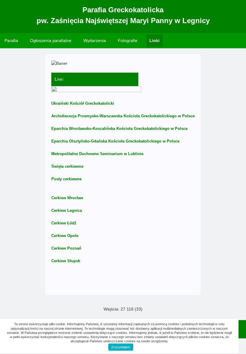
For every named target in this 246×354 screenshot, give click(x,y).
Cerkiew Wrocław (67, 198)
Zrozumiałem (120, 347)
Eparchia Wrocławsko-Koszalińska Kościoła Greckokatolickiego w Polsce (119, 128)
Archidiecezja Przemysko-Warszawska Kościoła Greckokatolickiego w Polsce (123, 116)
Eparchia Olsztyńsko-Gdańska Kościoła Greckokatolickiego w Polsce (115, 141)
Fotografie (127, 40)
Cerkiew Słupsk (65, 261)
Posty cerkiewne (66, 179)
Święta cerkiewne (67, 166)
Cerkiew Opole (64, 235)
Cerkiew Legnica (66, 210)
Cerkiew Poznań (66, 248)
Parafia (11, 40)
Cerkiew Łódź (63, 223)
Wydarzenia (94, 40)
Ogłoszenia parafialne (50, 40)
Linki (154, 40)
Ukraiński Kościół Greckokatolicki (82, 103)
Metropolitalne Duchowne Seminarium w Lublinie (97, 154)
